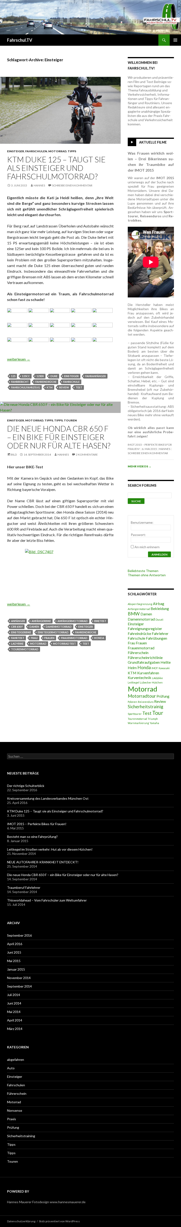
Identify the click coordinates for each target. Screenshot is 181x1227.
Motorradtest (64, 643)
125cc (26, 376)
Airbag (158, 603)
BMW (134, 613)
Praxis (11, 1119)
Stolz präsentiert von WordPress (59, 1221)
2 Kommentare (87, 454)
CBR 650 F (17, 626)
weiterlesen (18, 359)
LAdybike (17, 643)
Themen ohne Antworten (147, 575)
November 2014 (19, 978)
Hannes (39, 185)
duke (54, 376)
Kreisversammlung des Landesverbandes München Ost (48, 798)
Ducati (159, 619)
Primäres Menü (175, 40)
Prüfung (162, 696)
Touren (70, 420)
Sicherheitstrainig (145, 706)
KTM (50, 387)
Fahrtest (17, 637)
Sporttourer (135, 713)
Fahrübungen (156, 638)
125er (40, 376)
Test (79, 387)
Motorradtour (142, 696)
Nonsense (14, 1110)
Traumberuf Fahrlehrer (23, 887)
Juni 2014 (14, 1003)
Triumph (153, 718)
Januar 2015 (16, 969)
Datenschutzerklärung (21, 1221)
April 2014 (14, 1020)
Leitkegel (133, 682)
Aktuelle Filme (153, 142)
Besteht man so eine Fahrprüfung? (32, 837)
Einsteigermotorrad (53, 632)
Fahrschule (71, 381)
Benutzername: (142, 522)
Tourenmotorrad (24, 649)
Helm (132, 667)
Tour (157, 713)
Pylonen (132, 701)
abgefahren (15, 1060)
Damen (34, 626)
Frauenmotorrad (74, 637)
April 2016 (14, 944)
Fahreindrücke (46, 381)
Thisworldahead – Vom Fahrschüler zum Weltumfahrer (47, 900)
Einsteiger (15, 151)
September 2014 (19, 986)
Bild (14, 454)
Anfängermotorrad (73, 620)
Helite (165, 662)
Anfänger (18, 620)
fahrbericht (20, 381)
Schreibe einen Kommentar (72, 185)
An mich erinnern (147, 547)
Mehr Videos (139, 466)
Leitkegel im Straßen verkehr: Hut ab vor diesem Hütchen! (50, 849)
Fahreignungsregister (145, 628)
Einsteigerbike (21, 632)
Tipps (72, 151)
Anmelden (159, 554)
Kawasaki (164, 668)
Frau (34, 637)
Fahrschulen (36, 151)
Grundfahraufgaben (144, 662)
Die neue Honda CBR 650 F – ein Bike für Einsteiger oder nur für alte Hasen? (58, 437)
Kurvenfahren (148, 673)
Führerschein (138, 652)
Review (64, 387)
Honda (99, 637)
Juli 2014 (13, 995)
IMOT (155, 668)
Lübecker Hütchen (151, 682)
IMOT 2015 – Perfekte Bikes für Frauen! (36, 824)
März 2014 (14, 1029)
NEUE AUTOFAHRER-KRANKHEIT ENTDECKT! (42, 862)
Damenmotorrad (59, 626)
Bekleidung (160, 608)
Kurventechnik (139, 677)
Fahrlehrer (160, 633)
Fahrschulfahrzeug (25, 387)
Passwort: (138, 535)
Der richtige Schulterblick (25, 786)
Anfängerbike (41, 620)
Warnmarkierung (138, 723)
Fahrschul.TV (19, 40)
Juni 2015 (14, 952)
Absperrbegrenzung (140, 603)
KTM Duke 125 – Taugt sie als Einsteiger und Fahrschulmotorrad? (56, 168)
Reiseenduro (145, 701)
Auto (11, 1068)
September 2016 (19, 935)
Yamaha (154, 723)
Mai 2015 (14, 961)
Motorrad (57, 151)
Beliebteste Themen (143, 571)
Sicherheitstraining (21, 1136)
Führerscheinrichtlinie (145, 657)
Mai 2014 (14, 1012)
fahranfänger (95, 376)
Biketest (100, 620)
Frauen (49, 637)
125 (13, 376)
